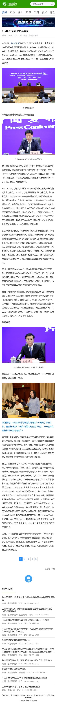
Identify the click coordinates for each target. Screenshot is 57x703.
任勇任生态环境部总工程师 (14, 669)
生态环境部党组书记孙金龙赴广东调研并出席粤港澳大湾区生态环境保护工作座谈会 (28, 630)
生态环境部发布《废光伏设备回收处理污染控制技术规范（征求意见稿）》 (27, 610)
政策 (28, 12)
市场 (12, 12)
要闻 (4, 12)
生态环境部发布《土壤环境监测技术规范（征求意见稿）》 (27, 660)
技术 (44, 12)
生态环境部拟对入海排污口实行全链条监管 (21, 687)
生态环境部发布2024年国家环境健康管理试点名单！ (25, 678)
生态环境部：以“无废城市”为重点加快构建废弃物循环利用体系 (28, 598)
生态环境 (15, 43)
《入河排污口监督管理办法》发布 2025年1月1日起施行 (26, 620)
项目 (36, 12)
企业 (20, 12)
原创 (52, 12)
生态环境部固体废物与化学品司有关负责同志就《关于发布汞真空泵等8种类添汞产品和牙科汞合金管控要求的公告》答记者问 (28, 650)
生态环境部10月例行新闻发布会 (16, 640)
